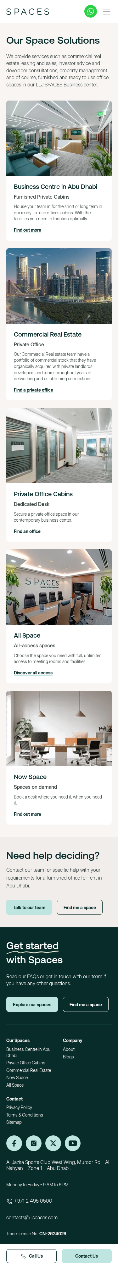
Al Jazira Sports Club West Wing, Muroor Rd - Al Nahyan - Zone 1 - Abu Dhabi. (57, 1165)
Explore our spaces (32, 1004)
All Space (27, 635)
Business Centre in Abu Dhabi (55, 186)
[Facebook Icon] (53, 1143)
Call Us (36, 1256)
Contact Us (86, 1256)
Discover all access (33, 672)
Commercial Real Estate (47, 334)
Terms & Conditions (24, 1114)
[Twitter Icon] (73, 1143)
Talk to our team (29, 907)
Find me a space (80, 907)
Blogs (68, 1056)
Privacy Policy (19, 1107)
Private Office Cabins (43, 493)
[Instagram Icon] (34, 1143)
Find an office (27, 531)
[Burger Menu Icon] (107, 12)
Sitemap (14, 1122)
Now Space (30, 776)
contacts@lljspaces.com (32, 1217)
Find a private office (33, 389)
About (69, 1049)
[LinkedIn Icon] (14, 1143)
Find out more (27, 230)
